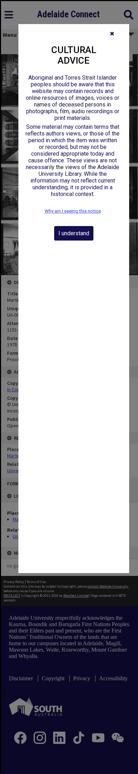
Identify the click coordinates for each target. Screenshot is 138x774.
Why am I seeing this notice (73, 211)
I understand (73, 233)
